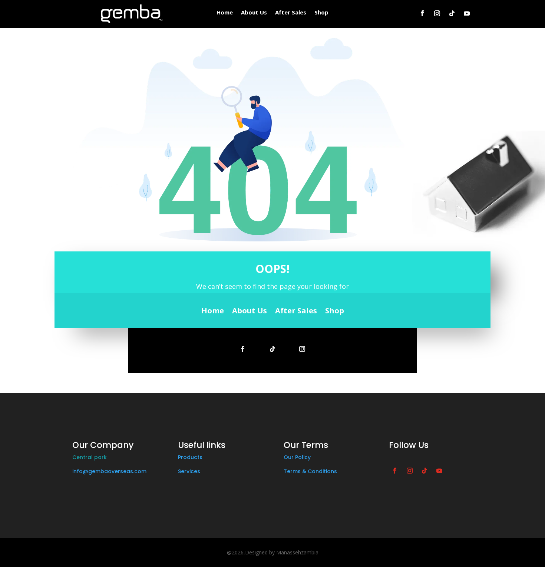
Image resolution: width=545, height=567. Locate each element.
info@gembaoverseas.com (109, 471)
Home (225, 13)
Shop (321, 13)
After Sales (290, 13)
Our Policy (297, 457)
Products (190, 457)
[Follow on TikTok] (452, 13)
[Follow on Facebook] (422, 13)
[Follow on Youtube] (467, 13)
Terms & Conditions (310, 471)
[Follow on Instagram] (437, 13)
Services (189, 471)
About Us (254, 13)
